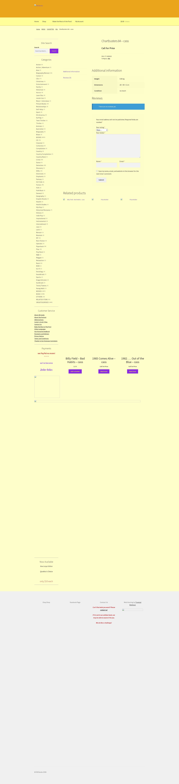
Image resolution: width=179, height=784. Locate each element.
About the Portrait (40, 317)
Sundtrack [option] (40, 283)
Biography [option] (40, 132)
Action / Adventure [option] (43, 67)
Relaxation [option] (40, 260)
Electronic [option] (40, 174)
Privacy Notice (39, 336)
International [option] (41, 224)
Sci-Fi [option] (39, 269)
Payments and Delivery (41, 334)
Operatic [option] (40, 244)
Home (36, 21)
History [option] (39, 213)
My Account (79, 21)
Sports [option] (39, 277)
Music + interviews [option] (43, 101)
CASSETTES (50, 29)
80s (57, 29)
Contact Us (38, 324)
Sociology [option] (40, 271)
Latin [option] (38, 230)
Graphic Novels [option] (42, 199)
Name (99, 161)
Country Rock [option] (41, 157)
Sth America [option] (41, 115)
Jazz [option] (38, 227)
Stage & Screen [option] (42, 280)
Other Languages (40, 329)
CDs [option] (38, 79)
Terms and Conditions (41, 339)
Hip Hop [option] (40, 207)
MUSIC (43, 29)
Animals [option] (40, 126)
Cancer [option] (39, 76)
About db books (39, 315)
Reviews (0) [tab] (67, 78)
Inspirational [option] (41, 218)
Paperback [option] (41, 246)
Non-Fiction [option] (41, 241)
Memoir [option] (39, 232)
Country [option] (39, 151)
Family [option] (39, 87)
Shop (44, 21)
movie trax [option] (40, 98)
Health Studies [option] (42, 204)
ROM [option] (38, 266)
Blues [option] (39, 134)
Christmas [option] (40, 81)
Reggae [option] (39, 258)
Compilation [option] (41, 148)
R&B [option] (38, 255)
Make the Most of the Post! (62, 21)
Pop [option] (38, 249)
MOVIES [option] (40, 291)
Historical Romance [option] (44, 210)
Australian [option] (40, 129)
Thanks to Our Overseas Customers (45, 341)
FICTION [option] (40, 182)
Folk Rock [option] (40, 190)
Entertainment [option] (42, 84)
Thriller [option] (39, 123)
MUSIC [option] (40, 294)
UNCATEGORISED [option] (44, 302)
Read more (103, 371)
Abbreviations (39, 320)
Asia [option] (38, 70)
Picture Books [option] (42, 104)
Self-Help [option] (40, 109)
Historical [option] (40, 90)
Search (36, 47)
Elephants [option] (40, 176)
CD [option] (38, 140)
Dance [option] (39, 162)
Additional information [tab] (71, 71)
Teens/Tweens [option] (42, 286)
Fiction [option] (39, 185)
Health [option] (39, 202)
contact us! (104, 610)
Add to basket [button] (75, 371)
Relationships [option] (42, 107)
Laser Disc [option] (40, 95)
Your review (100, 133)
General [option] (39, 193)
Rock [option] (39, 263)
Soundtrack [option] (41, 274)
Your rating (100, 127)
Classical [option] (40, 143)
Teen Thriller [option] (41, 120)
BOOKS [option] (40, 137)
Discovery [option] (40, 168)
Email (122, 161)
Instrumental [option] (41, 221)
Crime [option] (39, 160)
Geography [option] (40, 196)
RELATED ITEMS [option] (43, 299)
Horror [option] (39, 92)
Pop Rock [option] (40, 252)
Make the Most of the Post (42, 327)
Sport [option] (39, 112)
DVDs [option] (39, 171)
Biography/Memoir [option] (44, 73)
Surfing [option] (39, 118)
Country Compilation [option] (44, 154)
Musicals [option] (40, 235)
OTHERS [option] (40, 297)
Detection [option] (40, 165)
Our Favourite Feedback (42, 331)
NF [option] (38, 238)
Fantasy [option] (39, 179)
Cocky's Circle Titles (40, 322)
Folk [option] (38, 188)
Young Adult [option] (41, 288)
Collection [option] (40, 146)
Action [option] (39, 65)
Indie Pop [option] (40, 216)
